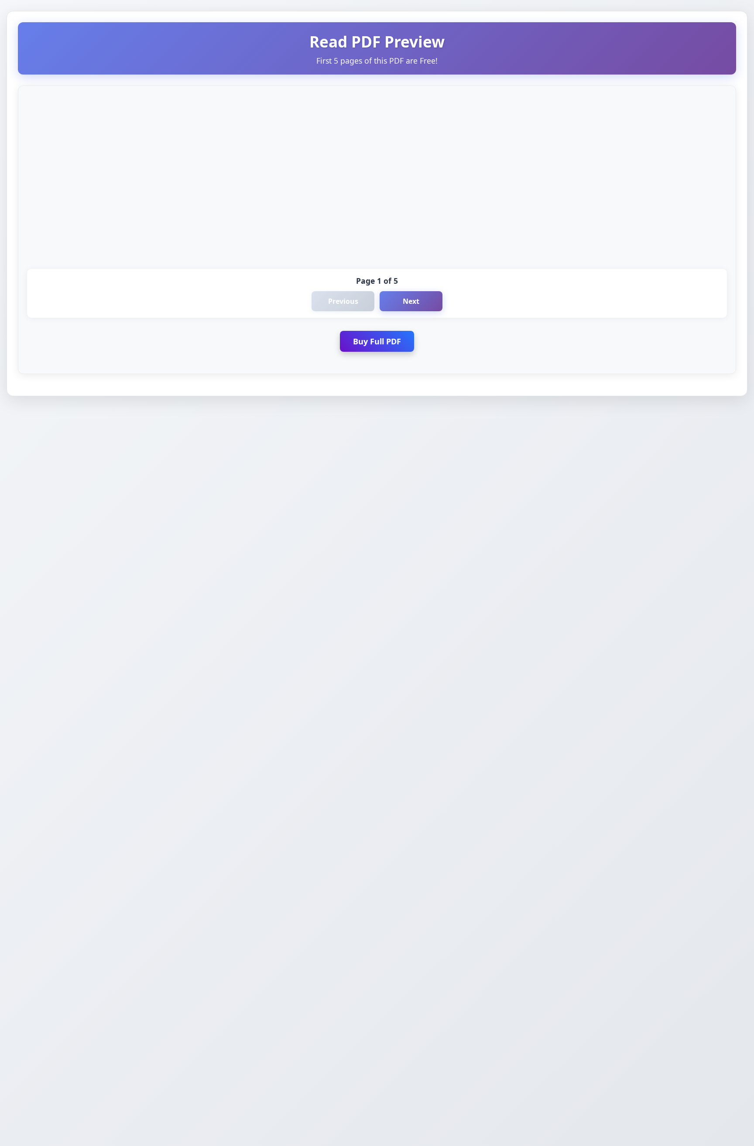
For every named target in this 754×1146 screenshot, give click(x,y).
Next (411, 301)
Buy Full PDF (377, 341)
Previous (343, 301)
